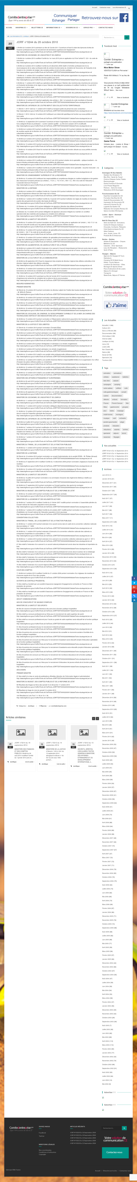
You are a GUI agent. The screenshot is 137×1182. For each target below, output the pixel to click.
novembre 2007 (107, 842)
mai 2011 (105, 678)
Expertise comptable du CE (113, 196)
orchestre (122, 418)
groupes (125, 407)
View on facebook (123, 97)
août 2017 (105, 498)
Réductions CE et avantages (113, 190)
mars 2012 (105, 639)
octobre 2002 (107, 1064)
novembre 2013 (107, 561)
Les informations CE (119, 7)
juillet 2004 (106, 982)
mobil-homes (108, 414)
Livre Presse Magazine (111, 186)
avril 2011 (105, 682)
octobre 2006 (107, 877)
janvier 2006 (106, 912)
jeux (105, 411)
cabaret (115, 381)
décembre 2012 (107, 604)
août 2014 (105, 526)
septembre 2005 (108, 928)
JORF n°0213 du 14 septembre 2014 (54, 744)
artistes (106, 377)
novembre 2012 (107, 608)
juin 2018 (105, 475)
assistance (115, 377)
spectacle (107, 433)
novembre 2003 (107, 1014)
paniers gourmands (110, 422)
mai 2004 (105, 990)
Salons (104, 352)
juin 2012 (105, 627)
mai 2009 (105, 772)
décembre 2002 (107, 1057)
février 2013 (106, 596)
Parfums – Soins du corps (113, 188)
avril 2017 (105, 514)
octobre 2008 (107, 799)
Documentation (107, 333)
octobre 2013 (107, 565)
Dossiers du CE (72, 27)
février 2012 (106, 643)
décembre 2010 (107, 697)
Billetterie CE (37, 27)
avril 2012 (105, 635)
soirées (125, 429)
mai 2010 (105, 725)
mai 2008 (105, 818)
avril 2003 (105, 1041)
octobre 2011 (107, 658)
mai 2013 (105, 584)
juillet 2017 (106, 502)
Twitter (41, 1136)
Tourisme (105, 360)
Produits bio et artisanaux (112, 235)
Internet (104, 339)
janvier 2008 (106, 834)
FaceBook (42, 1133)
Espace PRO (88, 27)
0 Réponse (42, 706)
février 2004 (106, 1002)
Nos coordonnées (45, 1150)
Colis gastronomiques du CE (114, 229)
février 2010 (106, 736)
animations (117, 373)
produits (106, 426)
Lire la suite (29, 762)
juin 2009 (105, 768)
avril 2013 (105, 588)
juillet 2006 (106, 889)
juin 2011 (105, 674)
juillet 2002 (106, 1076)
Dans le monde (107, 331)
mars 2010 (105, 733)
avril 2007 (105, 854)
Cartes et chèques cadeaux (113, 225)
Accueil (94, 7)
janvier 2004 (106, 1006)
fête (127, 403)
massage (120, 411)
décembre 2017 (107, 483)
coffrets (118, 388)
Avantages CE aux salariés (112, 173)
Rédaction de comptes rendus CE (116, 209)
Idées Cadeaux (109, 231)
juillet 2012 (106, 623)
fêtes (105, 407)
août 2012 (105, 619)
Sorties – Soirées (108, 239)
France (106, 403)
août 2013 (105, 572)
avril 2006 (105, 900)
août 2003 (105, 1025)
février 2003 (106, 1049)
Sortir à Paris (108, 250)
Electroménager (109, 181)
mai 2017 (105, 510)
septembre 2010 (108, 709)
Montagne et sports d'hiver (113, 267)
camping (117, 384)
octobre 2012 (107, 612)
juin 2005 (105, 939)
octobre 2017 (107, 491)
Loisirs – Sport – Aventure (111, 214)
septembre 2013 (108, 569)
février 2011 (106, 690)
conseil (123, 392)
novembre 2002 (107, 1060)
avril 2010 (105, 729)
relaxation (116, 426)
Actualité (105, 325)
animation (107, 373)
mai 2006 (105, 896)
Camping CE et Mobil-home (113, 260)
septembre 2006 (108, 881)
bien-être (107, 381)
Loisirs (104, 347)
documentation (117, 396)
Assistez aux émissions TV (113, 175)
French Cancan (117, 403)
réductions (107, 429)
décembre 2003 (107, 1010)
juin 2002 (105, 1080)
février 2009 (106, 783)
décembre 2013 (107, 557)
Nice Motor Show (112, 67)
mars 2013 (105, 592)
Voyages (116, 437)
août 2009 (105, 760)
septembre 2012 (108, 615)
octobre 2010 (107, 705)
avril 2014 (105, 541)
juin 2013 (105, 580)
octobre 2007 (107, 846)
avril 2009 (105, 775)
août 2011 (105, 666)
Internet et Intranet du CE (112, 204)
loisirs (112, 411)
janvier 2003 (106, 1053)
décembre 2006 (107, 869)
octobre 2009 (107, 752)
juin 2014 (105, 533)
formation (124, 399)
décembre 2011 (107, 651)
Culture (104, 328)
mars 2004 (105, 998)
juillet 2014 (106, 530)
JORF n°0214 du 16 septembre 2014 (22, 744)
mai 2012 (105, 631)
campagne (107, 384)
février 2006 (106, 908)
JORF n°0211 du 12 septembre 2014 (115, 459)
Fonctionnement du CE (110, 194)
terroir (124, 433)
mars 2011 (105, 686)
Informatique (106, 336)
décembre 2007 (107, 838)
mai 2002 (105, 1084)
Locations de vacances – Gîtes (114, 264)
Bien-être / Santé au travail (113, 177)
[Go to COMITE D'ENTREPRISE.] (8, 36)
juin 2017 (105, 506)
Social (104, 355)
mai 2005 (105, 943)
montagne (119, 414)
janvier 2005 (106, 959)
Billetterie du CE (109, 243)
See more (119, 90)
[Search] (126, 37)
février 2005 (106, 955)
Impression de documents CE (114, 202)
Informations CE (53, 27)
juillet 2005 (106, 936)
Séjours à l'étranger (111, 271)
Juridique (31, 706)
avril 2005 (105, 947)
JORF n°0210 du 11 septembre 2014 (115, 461)
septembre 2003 (108, 1021)
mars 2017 (105, 518)
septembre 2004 (108, 975)
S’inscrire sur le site (110, 1171)
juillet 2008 (106, 811)
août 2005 (105, 932)
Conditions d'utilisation (47, 1152)
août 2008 (105, 807)
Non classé (106, 349)
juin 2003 (105, 1033)
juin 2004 (105, 986)
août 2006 (105, 885)
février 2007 (106, 861)
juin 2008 (105, 814)
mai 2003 (105, 1037)
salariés (116, 429)
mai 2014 (105, 537)
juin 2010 (105, 721)
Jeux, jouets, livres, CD (112, 233)
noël (114, 418)
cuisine (106, 396)
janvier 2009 (106, 787)
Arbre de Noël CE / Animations (114, 223)
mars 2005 (105, 951)
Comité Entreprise (112, 59)
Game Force (109, 141)
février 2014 (106, 549)
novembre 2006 (107, 873)
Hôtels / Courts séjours (111, 262)
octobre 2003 (107, 1017)
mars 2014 (105, 545)
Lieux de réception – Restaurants (115, 248)
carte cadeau (108, 388)
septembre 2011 (108, 662)
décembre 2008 (107, 791)
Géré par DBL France (13, 1170)
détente (106, 399)
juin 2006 (105, 893)
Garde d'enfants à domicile (113, 183)
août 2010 (105, 713)
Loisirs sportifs (109, 217)
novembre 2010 (107, 701)
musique (106, 418)
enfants (114, 399)
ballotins (125, 377)
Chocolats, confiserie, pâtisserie (115, 227)
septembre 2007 (108, 850)
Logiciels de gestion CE (112, 206)
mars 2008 (105, 826)
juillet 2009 (106, 764)
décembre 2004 (107, 963)
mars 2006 (105, 904)
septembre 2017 (108, 494)
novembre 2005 (107, 920)
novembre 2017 (107, 487)
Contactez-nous (105, 7)
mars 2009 (105, 779)
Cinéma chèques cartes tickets (115, 179)
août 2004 (105, 978)
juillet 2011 (106, 670)
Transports (107, 273)
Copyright (42, 1154)
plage (122, 422)
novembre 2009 (107, 748)
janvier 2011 (106, 693)
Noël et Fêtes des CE (110, 220)
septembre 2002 (108, 1068)
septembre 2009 (108, 756)
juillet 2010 (106, 717)
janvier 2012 (106, 647)
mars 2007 (105, 857)
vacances (107, 437)
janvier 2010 (106, 740)
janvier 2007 (106, 865)
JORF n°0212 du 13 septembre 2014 (85, 744)
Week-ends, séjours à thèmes (114, 275)
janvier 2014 (106, 553)
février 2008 (106, 830)
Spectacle (105, 357)
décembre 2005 (107, 916)
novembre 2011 (107, 654)
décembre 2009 (107, 744)
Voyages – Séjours (109, 254)
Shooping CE (21, 27)
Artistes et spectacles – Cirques (114, 241)
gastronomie (114, 407)
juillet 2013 (106, 576)
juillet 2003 (106, 1029)
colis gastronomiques (111, 392)
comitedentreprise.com (58, 706)
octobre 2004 (107, 971)
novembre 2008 (107, 795)
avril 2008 (105, 822)
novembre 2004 (107, 967)
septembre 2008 (108, 803)
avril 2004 (105, 994)
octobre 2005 (107, 924)
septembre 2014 (108, 522)
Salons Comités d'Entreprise (113, 211)
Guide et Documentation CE (113, 200)
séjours (116, 433)
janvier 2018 (106, 479)
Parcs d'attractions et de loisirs (114, 269)
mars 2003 (105, 1045)
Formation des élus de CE (113, 198)
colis (125, 388)
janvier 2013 (106, 600)
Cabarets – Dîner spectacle (113, 246)
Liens (104, 344)
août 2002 (105, 1072)
